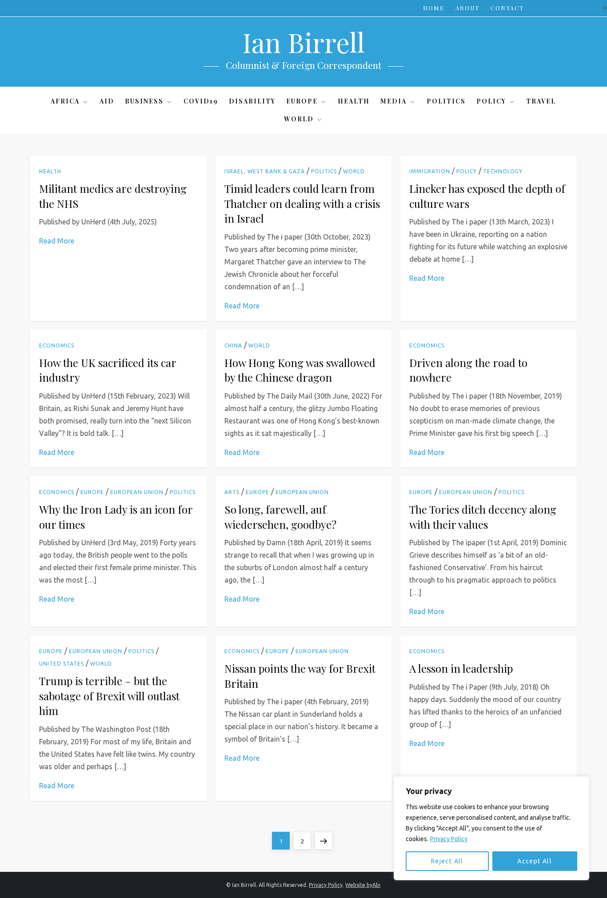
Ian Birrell (303, 42)
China (233, 345)
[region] (491, 828)
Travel (541, 101)
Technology (503, 171)
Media (393, 101)
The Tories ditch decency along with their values (482, 516)
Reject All (447, 861)
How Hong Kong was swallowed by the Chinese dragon (299, 370)
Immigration (429, 171)
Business (144, 101)
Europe (302, 101)
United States (61, 664)
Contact (507, 8)
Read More (56, 241)
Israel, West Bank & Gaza (264, 171)
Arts (232, 492)
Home (433, 8)
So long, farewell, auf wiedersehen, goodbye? (280, 516)
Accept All (534, 861)
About (467, 8)
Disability (252, 101)
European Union (137, 492)
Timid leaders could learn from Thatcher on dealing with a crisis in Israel (302, 203)
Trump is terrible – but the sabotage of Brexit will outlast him (109, 696)
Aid (107, 101)
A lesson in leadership (461, 668)
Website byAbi (362, 885)
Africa (65, 101)
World (299, 119)
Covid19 (201, 101)
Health (354, 101)
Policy (491, 101)
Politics (446, 101)
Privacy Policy (448, 838)
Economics (56, 345)
